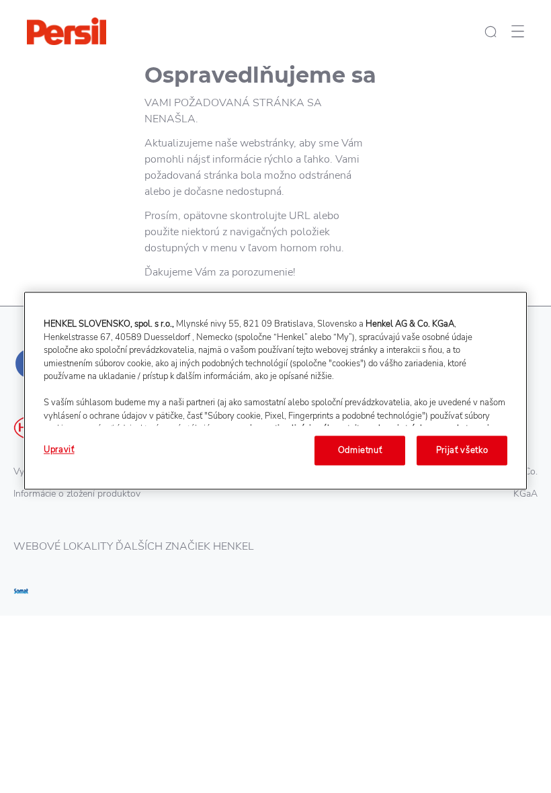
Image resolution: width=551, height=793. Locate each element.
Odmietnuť (360, 450)
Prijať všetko (462, 450)
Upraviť (59, 450)
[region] (275, 390)
